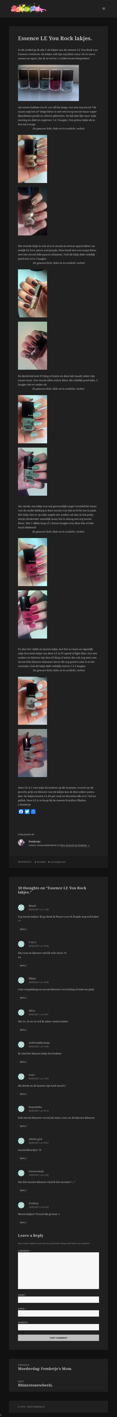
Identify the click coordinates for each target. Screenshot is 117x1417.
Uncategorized (58, 861)
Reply (23, 929)
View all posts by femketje (73, 845)
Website (23, 1322)
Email (22, 1308)
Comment (25, 1250)
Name (22, 1294)
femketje (41, 861)
